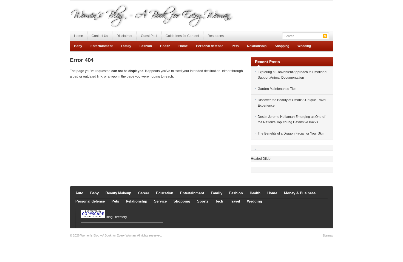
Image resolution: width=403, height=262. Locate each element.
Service (160, 201)
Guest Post (149, 36)
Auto (79, 193)
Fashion (146, 46)
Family (126, 46)
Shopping (282, 46)
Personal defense (209, 46)
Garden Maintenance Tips (277, 89)
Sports (202, 201)
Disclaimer (124, 36)
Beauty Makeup (118, 193)
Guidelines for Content (182, 36)
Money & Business (300, 193)
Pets (235, 46)
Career (143, 193)
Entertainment (101, 46)
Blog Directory (116, 217)
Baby (78, 46)
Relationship (256, 46)
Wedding (304, 46)
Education (164, 193)
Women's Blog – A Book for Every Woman (108, 235)
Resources (216, 36)
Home (78, 36)
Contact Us (100, 36)
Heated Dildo (261, 159)
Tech (219, 201)
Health (165, 46)
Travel (235, 201)
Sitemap (327, 235)
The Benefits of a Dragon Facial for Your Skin (291, 133)
